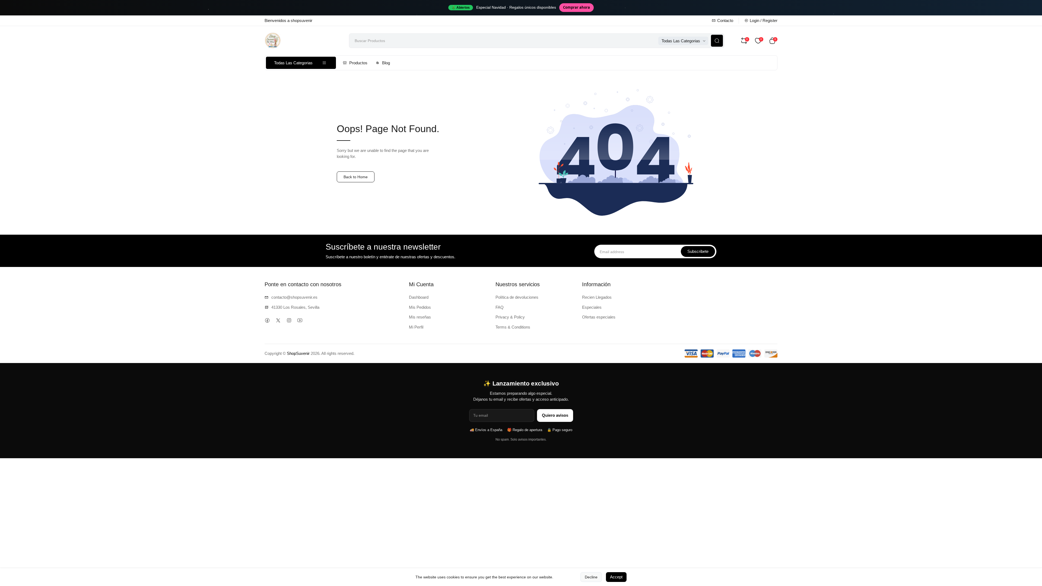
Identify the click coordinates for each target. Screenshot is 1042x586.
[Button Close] (611, 240)
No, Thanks (562, 315)
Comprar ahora (576, 7)
